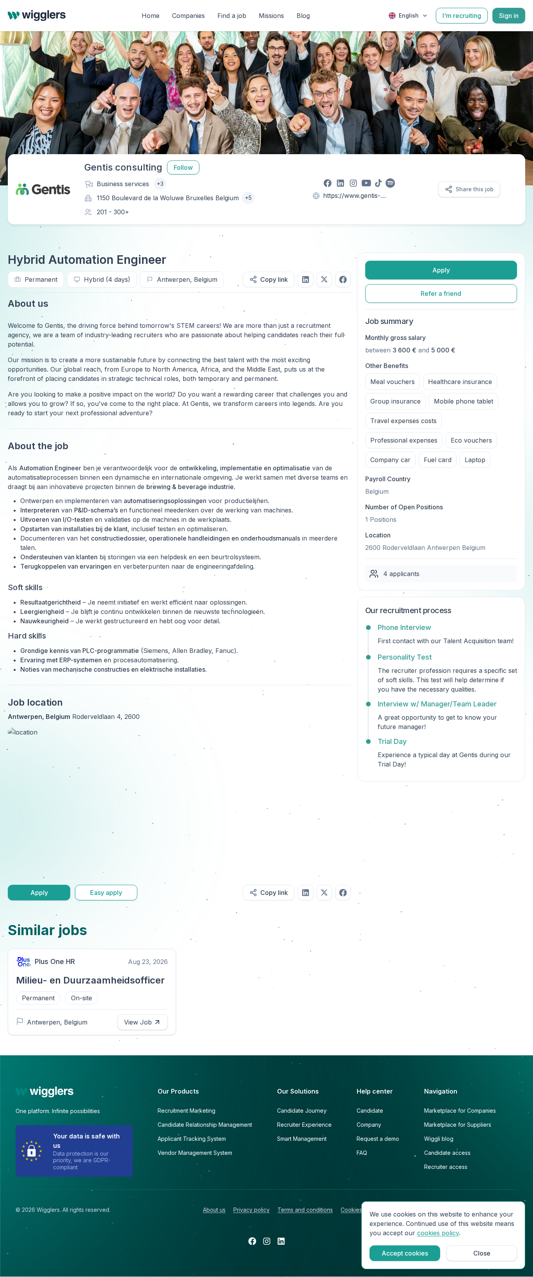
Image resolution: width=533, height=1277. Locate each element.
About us (214, 1209)
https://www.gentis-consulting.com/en (351, 196)
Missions (271, 16)
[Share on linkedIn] (305, 279)
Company (369, 1124)
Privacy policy (251, 1209)
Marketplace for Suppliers (457, 1124)
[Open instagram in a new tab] (267, 1241)
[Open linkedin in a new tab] (281, 1241)
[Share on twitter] (324, 279)
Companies (188, 16)
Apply (39, 892)
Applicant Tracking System (192, 1138)
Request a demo (378, 1138)
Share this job (475, 189)
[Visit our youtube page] (366, 183)
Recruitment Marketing (186, 1110)
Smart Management (302, 1138)
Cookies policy (360, 1209)
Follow (183, 167)
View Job (138, 1022)
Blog (303, 16)
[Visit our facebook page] (327, 183)
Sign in (509, 16)
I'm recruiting (461, 16)
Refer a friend (441, 293)
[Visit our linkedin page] (340, 183)
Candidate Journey (302, 1110)
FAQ (362, 1152)
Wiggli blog (438, 1138)
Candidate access (447, 1152)
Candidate (370, 1110)
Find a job (231, 16)
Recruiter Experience (304, 1124)
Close (481, 1253)
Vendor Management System (195, 1152)
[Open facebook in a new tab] (252, 1241)
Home (151, 16)
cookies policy (438, 1233)
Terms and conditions (305, 1209)
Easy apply (106, 892)
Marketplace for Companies (460, 1110)
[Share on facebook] (343, 279)
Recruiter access (445, 1166)
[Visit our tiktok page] (378, 183)
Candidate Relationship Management (205, 1124)
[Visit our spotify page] (390, 183)
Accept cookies (405, 1253)
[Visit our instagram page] (353, 183)
